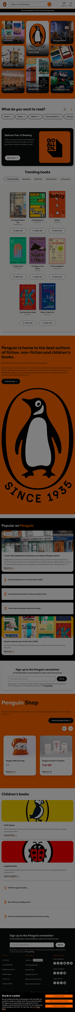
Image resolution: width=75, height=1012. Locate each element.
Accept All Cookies (59, 1006)
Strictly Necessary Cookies (59, 1001)
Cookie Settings (59, 996)
